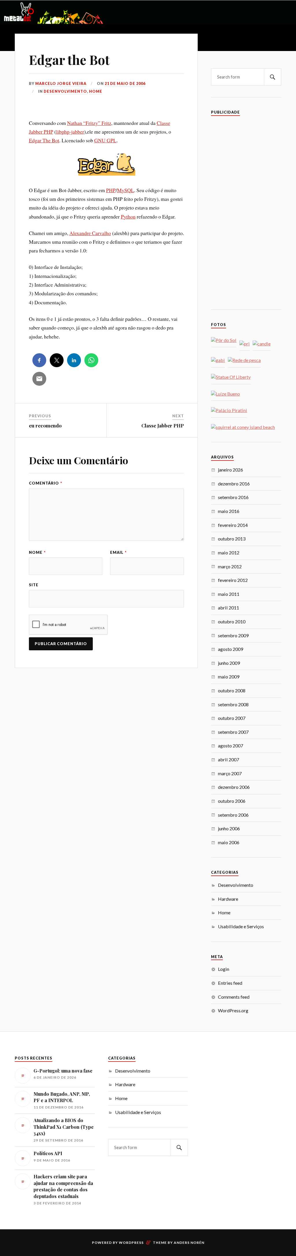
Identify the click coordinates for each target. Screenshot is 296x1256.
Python (128, 216)
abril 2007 (228, 759)
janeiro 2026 (230, 469)
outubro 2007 (231, 718)
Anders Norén (189, 1242)
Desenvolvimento (65, 91)
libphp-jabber (70, 131)
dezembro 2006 (234, 787)
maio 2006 (228, 842)
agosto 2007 (230, 745)
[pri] (244, 344)
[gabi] (218, 360)
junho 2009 (229, 663)
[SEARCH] (272, 76)
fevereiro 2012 (233, 580)
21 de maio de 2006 (125, 83)
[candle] (262, 344)
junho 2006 (229, 828)
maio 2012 (228, 552)
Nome (37, 552)
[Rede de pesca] (244, 360)
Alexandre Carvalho (90, 233)
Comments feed (233, 997)
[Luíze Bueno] (225, 394)
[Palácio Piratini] (229, 410)
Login (223, 969)
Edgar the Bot (69, 59)
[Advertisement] (246, 211)
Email (118, 552)
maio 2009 (228, 676)
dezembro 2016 (234, 483)
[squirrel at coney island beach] (243, 427)
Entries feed (230, 983)
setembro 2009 (233, 635)
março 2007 (230, 773)
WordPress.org (233, 1010)
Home (95, 91)
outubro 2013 (231, 538)
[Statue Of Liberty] (231, 377)
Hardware (228, 899)
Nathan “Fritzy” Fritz (89, 122)
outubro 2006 (231, 801)
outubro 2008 (231, 690)
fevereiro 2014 (233, 525)
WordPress (131, 1242)
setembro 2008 (233, 704)
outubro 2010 (231, 621)
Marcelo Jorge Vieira (60, 83)
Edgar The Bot (44, 140)
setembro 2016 (233, 497)
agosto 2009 (230, 649)
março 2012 (230, 566)
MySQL (125, 190)
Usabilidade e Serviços (241, 926)
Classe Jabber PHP (162, 425)
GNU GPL (105, 140)
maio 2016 (228, 511)
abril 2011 (228, 607)
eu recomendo (45, 425)
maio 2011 (228, 594)
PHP (111, 190)
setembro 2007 (233, 732)
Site (33, 585)
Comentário (45, 483)
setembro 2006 (233, 815)
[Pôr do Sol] (223, 340)
